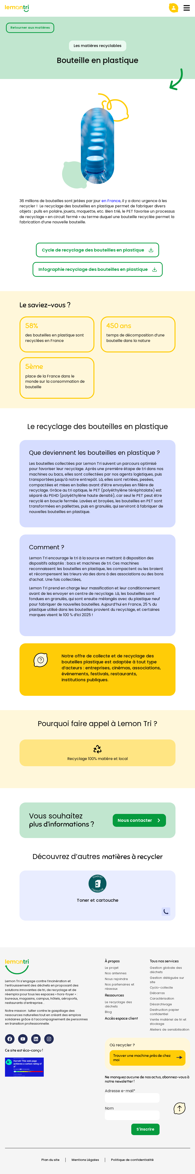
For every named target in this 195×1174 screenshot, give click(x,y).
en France (111, 201)
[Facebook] (10, 1039)
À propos (112, 961)
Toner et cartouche (97, 900)
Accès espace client (121, 1018)
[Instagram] (49, 1039)
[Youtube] (23, 1039)
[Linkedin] (36, 1039)
